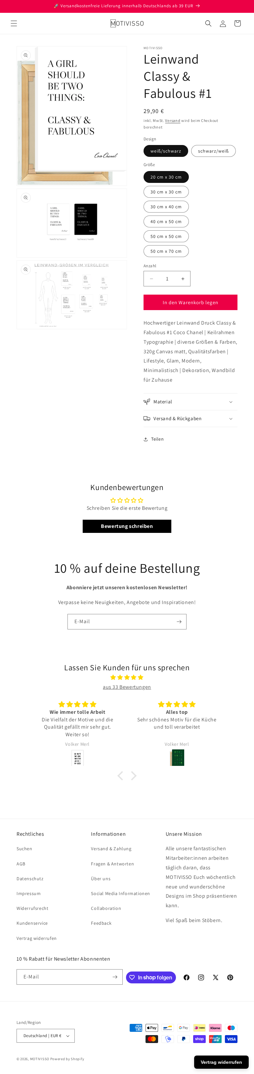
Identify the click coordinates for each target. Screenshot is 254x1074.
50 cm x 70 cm (166, 251)
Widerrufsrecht (32, 908)
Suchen (24, 849)
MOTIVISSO (39, 1059)
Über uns (100, 879)
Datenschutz (30, 879)
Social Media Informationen (120, 893)
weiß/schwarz (165, 151)
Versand (172, 120)
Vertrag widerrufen (37, 938)
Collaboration (106, 908)
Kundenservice (32, 923)
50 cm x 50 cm (166, 236)
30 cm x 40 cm (166, 207)
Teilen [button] (157, 439)
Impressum (29, 893)
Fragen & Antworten (112, 864)
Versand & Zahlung (111, 849)
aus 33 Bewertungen (127, 686)
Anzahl (150, 266)
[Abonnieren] (179, 621)
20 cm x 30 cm (166, 177)
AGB (21, 864)
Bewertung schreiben (127, 526)
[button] (14, 23)
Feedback (101, 923)
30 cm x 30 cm (166, 192)
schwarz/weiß (213, 151)
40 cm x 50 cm (166, 221)
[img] (126, 677)
